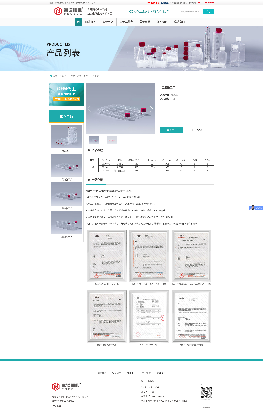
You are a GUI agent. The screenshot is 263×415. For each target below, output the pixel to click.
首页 (55, 76)
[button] (151, 109)
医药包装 (165, 3)
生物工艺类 (126, 21)
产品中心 (63, 76)
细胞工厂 (88, 76)
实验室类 (108, 21)
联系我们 (174, 3)
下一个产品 (197, 130)
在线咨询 (183, 3)
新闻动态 (162, 21)
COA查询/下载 (153, 3)
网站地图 (56, 405)
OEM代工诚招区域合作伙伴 (149, 11)
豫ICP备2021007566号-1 (63, 401)
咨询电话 (201, 3)
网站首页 (90, 21)
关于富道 (145, 21)
